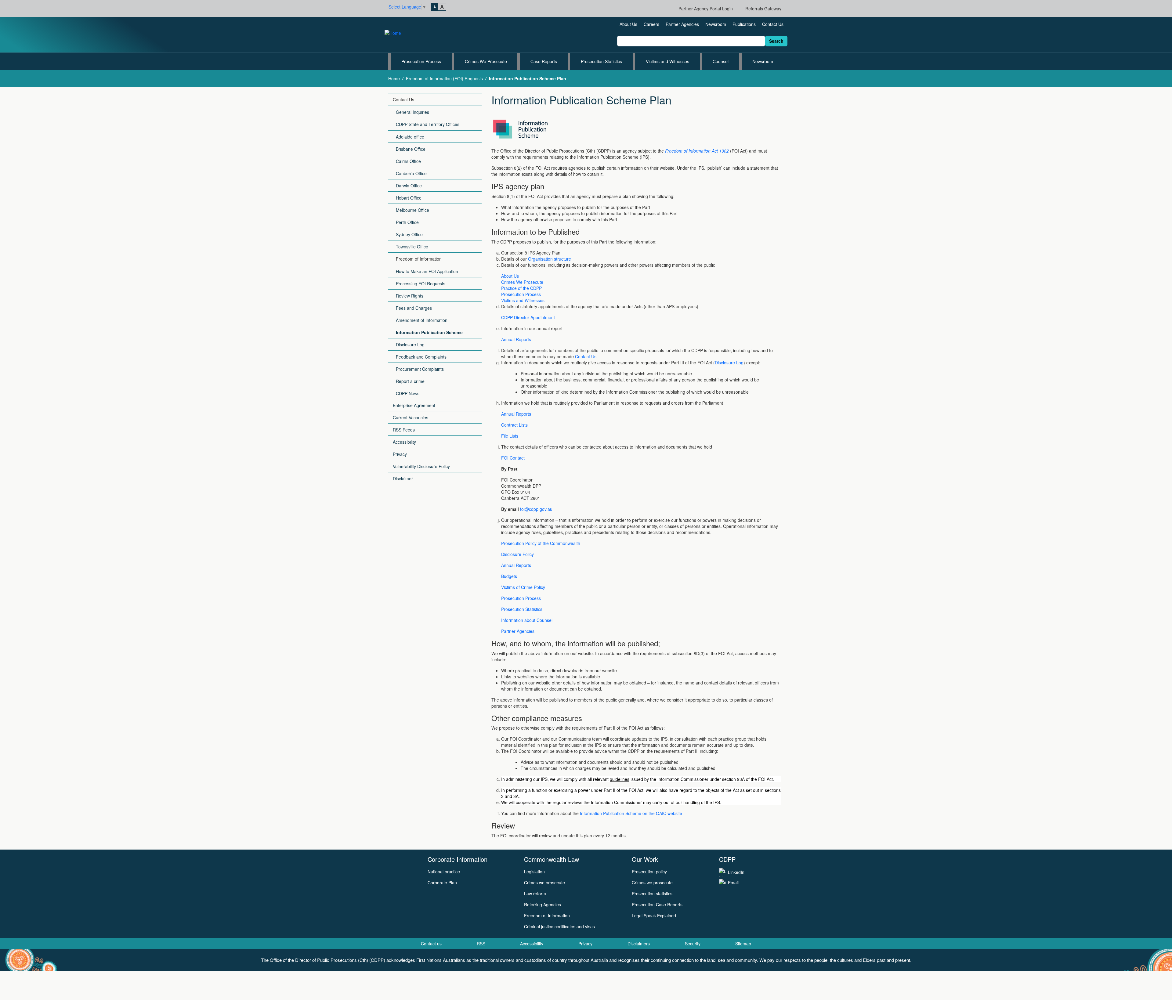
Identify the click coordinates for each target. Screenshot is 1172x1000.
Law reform (535, 893)
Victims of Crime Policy (523, 587)
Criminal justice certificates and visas (559, 926)
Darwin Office (409, 185)
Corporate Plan (442, 882)
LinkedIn (736, 872)
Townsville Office (412, 247)
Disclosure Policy (517, 554)
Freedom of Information (419, 259)
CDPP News (407, 393)
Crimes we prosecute (544, 882)
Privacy (400, 454)
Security (692, 943)
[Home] (395, 32)
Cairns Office (408, 161)
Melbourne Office (412, 210)
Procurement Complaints (420, 369)
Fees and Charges (414, 308)
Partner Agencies (682, 24)
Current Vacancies (410, 417)
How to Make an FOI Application (427, 271)
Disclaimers (639, 943)
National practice (444, 871)
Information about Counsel (526, 620)
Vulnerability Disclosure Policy (421, 466)
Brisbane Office (410, 149)
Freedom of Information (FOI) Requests (444, 78)
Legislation (534, 871)
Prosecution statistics (652, 893)
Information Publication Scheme (429, 332)
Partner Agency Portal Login (705, 8)
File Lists (509, 436)
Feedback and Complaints (421, 357)
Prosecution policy (649, 871)
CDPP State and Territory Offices (427, 124)
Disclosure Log (410, 344)
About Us (628, 24)
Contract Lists (514, 425)
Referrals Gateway (763, 8)
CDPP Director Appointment (528, 317)
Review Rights (409, 296)
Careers (651, 24)
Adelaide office (410, 137)
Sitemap (743, 943)
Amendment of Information (421, 320)
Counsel (721, 61)
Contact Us (772, 24)
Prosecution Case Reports (657, 904)
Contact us (431, 943)
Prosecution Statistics (601, 61)
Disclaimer (403, 478)
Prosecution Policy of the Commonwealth (540, 543)
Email (733, 882)
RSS (481, 943)
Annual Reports (516, 339)
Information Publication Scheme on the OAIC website (631, 813)
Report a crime (410, 381)
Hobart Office (408, 198)
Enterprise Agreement (414, 405)
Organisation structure (550, 259)
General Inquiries (412, 112)
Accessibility (404, 442)
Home (394, 78)
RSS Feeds (404, 430)
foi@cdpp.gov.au (536, 509)
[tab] (434, 6)
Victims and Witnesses (667, 61)
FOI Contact (513, 458)
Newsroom (715, 24)
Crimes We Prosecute (486, 61)
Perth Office (407, 222)
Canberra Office (411, 173)
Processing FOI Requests (420, 283)
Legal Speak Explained (654, 915)
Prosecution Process (421, 61)
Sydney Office (409, 234)
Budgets (509, 576)
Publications (744, 24)
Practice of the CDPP (521, 288)
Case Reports (543, 61)
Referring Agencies (542, 904)
